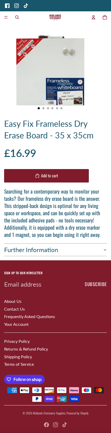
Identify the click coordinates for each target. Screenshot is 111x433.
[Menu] (6, 17)
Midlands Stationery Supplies (49, 413)
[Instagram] (16, 6)
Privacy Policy (17, 341)
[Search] (17, 17)
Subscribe (96, 284)
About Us (12, 301)
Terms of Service (19, 364)
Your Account (16, 324)
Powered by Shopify (78, 413)
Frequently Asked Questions (29, 316)
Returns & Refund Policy (26, 348)
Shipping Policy (18, 356)
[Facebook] (7, 6)
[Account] (93, 17)
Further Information (31, 249)
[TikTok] (26, 6)
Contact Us (14, 308)
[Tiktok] (64, 425)
